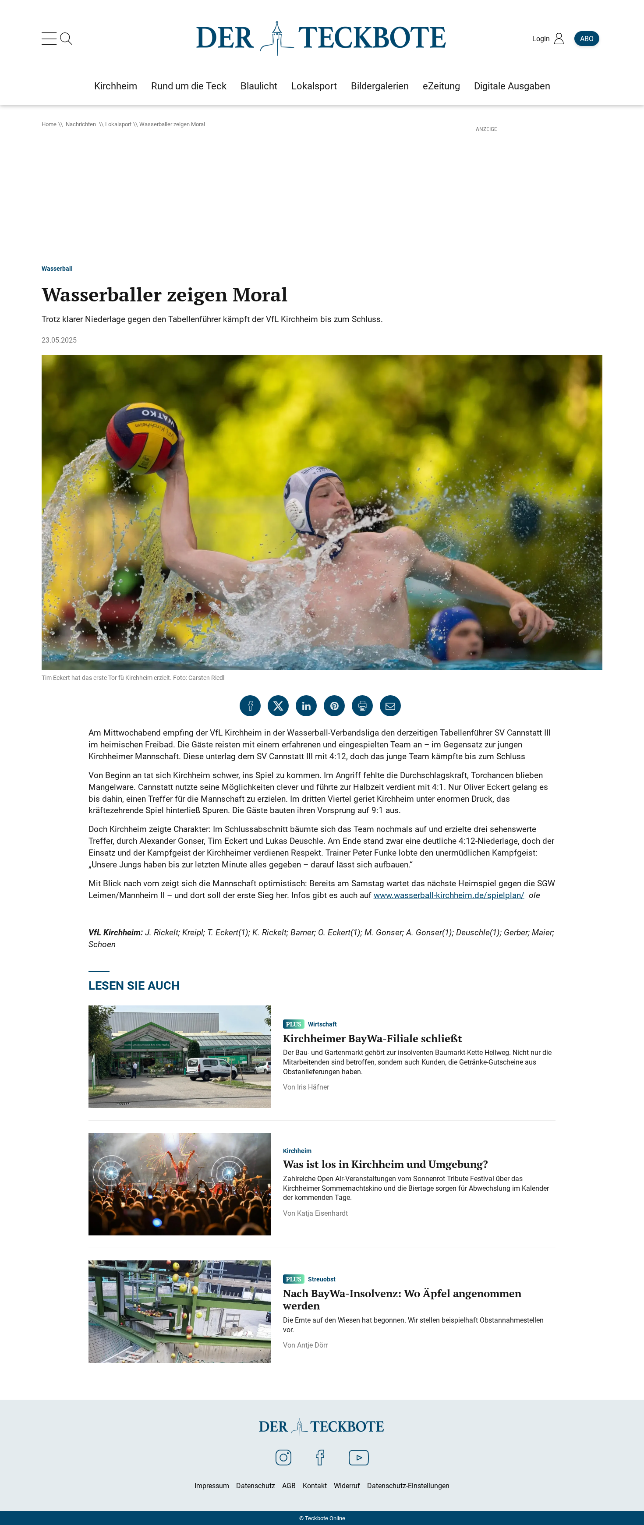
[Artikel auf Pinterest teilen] (334, 705)
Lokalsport (118, 124)
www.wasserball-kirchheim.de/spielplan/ (449, 895)
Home (49, 124)
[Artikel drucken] (362, 705)
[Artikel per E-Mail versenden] (390, 705)
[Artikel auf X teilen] (278, 705)
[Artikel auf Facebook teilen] (250, 705)
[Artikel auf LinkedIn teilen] (306, 705)
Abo (587, 38)
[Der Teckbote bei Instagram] (283, 1457)
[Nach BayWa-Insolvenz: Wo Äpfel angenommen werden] (179, 1311)
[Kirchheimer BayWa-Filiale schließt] (179, 1056)
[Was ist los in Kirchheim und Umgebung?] (179, 1183)
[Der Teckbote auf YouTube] (359, 1457)
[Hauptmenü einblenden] (51, 38)
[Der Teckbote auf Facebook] (320, 1457)
